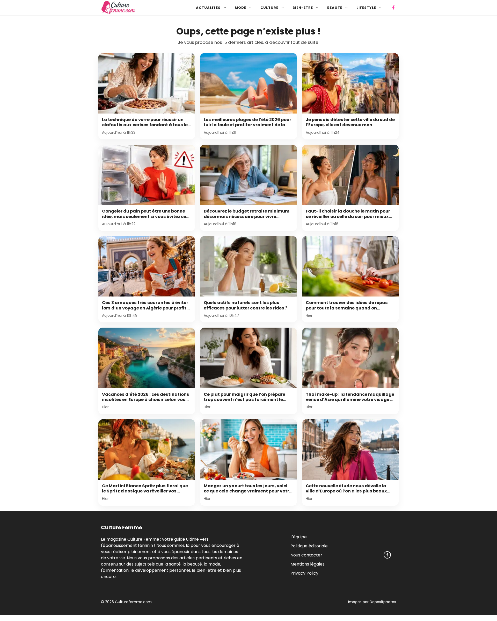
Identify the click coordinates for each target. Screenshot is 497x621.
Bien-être (303, 7)
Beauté (334, 7)
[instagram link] (387, 555)
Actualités (208, 7)
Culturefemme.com (133, 601)
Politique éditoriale (309, 546)
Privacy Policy (304, 573)
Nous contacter (306, 555)
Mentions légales (307, 564)
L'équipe (298, 537)
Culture (269, 7)
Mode (240, 7)
